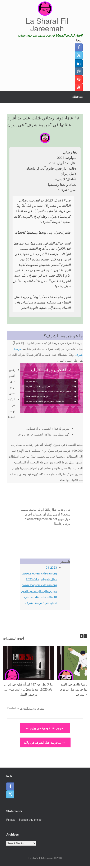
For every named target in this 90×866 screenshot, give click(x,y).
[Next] (85, 636)
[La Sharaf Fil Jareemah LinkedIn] (79, 63)
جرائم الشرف (28, 708)
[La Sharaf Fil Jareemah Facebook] (79, 47)
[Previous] (81, 636)
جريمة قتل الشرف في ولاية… (44, 742)
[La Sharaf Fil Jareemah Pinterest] (79, 79)
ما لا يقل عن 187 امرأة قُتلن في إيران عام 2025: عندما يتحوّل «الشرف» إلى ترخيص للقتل (28, 689)
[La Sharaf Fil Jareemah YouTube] (79, 87)
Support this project (30, 820)
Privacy (10, 820)
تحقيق (40, 708)
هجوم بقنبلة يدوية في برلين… (46, 728)
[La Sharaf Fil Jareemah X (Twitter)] (79, 55)
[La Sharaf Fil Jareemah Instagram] (79, 71)
